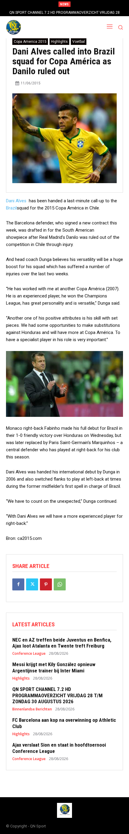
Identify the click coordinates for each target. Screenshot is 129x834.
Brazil (11, 208)
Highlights (59, 42)
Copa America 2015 (30, 42)
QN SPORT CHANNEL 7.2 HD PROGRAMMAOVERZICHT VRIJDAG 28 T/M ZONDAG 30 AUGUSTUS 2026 (57, 695)
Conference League (29, 653)
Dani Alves (17, 200)
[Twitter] (32, 584)
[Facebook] (18, 584)
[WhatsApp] (60, 584)
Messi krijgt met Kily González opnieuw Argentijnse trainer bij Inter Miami (53, 667)
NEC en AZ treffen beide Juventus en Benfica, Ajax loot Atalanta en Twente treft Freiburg (61, 643)
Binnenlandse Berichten (32, 709)
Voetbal (78, 42)
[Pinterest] (46, 584)
